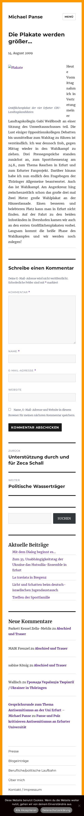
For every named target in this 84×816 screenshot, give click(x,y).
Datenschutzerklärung (56, 810)
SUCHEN (64, 518)
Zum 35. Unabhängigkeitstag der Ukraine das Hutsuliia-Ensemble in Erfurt (39, 564)
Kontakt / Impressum (25, 790)
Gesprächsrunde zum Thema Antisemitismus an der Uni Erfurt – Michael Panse (36, 710)
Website (15, 389)
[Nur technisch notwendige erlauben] (79, 806)
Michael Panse (25, 17)
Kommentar (19, 292)
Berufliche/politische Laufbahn (32, 770)
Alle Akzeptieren (26, 810)
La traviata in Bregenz (29, 577)
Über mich (16, 780)
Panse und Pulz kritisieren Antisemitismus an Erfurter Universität (39, 721)
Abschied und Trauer (51, 648)
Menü (69, 16)
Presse (13, 751)
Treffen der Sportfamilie (31, 597)
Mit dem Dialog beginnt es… (34, 552)
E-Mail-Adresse (22, 370)
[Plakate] (34, 85)
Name (14, 351)
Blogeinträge (18, 761)
